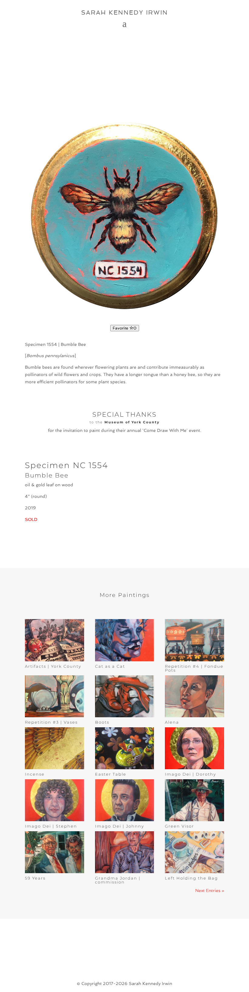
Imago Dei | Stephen (51, 826)
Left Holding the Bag (191, 878)
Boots (102, 722)
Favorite (125, 328)
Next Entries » (209, 890)
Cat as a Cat (110, 666)
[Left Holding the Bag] (194, 852)
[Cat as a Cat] (124, 640)
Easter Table (110, 774)
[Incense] (54, 748)
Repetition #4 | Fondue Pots (194, 668)
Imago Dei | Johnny (119, 826)
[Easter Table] (124, 748)
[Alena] (194, 696)
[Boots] (124, 696)
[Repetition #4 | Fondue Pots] (194, 640)
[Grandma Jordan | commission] (124, 852)
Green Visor (179, 826)
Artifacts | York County (53, 666)
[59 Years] (54, 852)
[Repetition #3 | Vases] (54, 696)
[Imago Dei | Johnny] (124, 800)
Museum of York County (132, 422)
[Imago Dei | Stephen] (54, 800)
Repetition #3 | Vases (51, 722)
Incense (35, 774)
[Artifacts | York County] (54, 640)
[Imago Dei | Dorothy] (194, 748)
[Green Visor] (194, 800)
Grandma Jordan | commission (118, 880)
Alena (172, 722)
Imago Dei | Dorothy (190, 774)
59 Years (35, 878)
